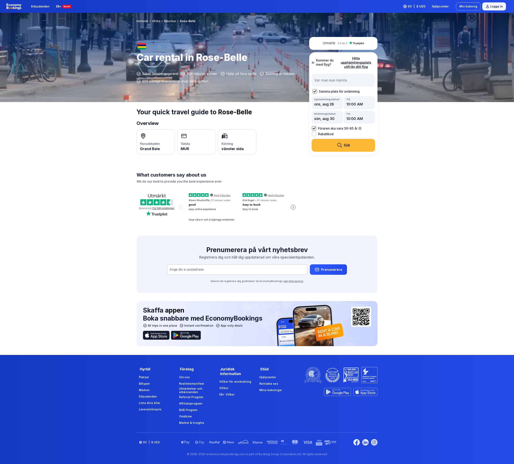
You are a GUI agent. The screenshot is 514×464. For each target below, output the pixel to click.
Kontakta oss (268, 383)
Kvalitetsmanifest (191, 383)
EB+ (63, 6)
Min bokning (468, 6)
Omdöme (185, 416)
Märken (144, 390)
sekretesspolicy (293, 281)
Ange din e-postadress (186, 270)
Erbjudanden (40, 6)
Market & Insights (191, 422)
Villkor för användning (235, 381)
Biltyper (144, 383)
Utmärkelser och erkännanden (190, 390)
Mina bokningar (270, 390)
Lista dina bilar (149, 403)
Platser (144, 377)
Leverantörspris (150, 409)
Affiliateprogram (190, 403)
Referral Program (191, 397)
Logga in (496, 6)
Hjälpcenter (440, 6)
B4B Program (188, 410)
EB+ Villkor (227, 394)
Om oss (184, 377)
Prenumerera (331, 270)
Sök (347, 145)
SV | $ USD (416, 6)
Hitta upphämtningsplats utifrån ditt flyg (356, 62)
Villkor (223, 388)
